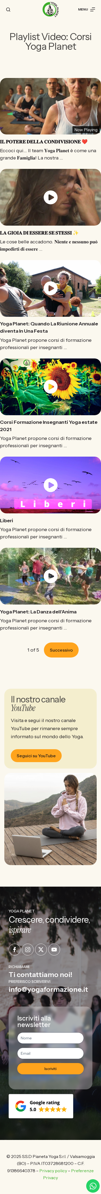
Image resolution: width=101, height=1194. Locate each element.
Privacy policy (53, 1170)
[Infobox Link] (50, 971)
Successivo (61, 650)
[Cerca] (8, 10)
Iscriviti (50, 1068)
